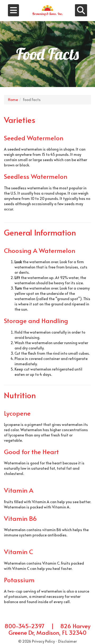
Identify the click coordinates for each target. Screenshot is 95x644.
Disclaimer (67, 641)
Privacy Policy (43, 641)
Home (13, 99)
